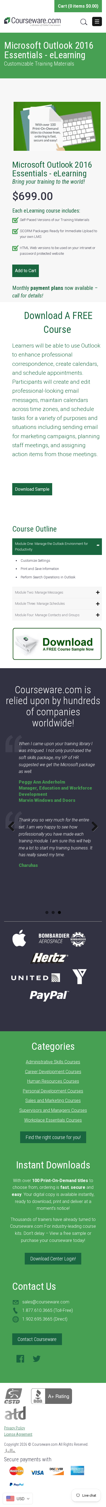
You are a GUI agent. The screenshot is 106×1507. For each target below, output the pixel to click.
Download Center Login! (53, 1259)
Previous (13, 826)
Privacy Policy (14, 1428)
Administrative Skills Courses (53, 1061)
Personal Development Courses (53, 1091)
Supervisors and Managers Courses (53, 1110)
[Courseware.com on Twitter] (37, 1360)
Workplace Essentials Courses (53, 1120)
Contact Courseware (37, 1339)
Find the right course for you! (53, 1137)
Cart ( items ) (78, 6)
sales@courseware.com (45, 1302)
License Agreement (18, 1434)
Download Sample (32, 489)
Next (92, 826)
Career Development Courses (53, 1071)
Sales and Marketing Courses (53, 1100)
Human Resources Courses (53, 1081)
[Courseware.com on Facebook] (20, 1360)
